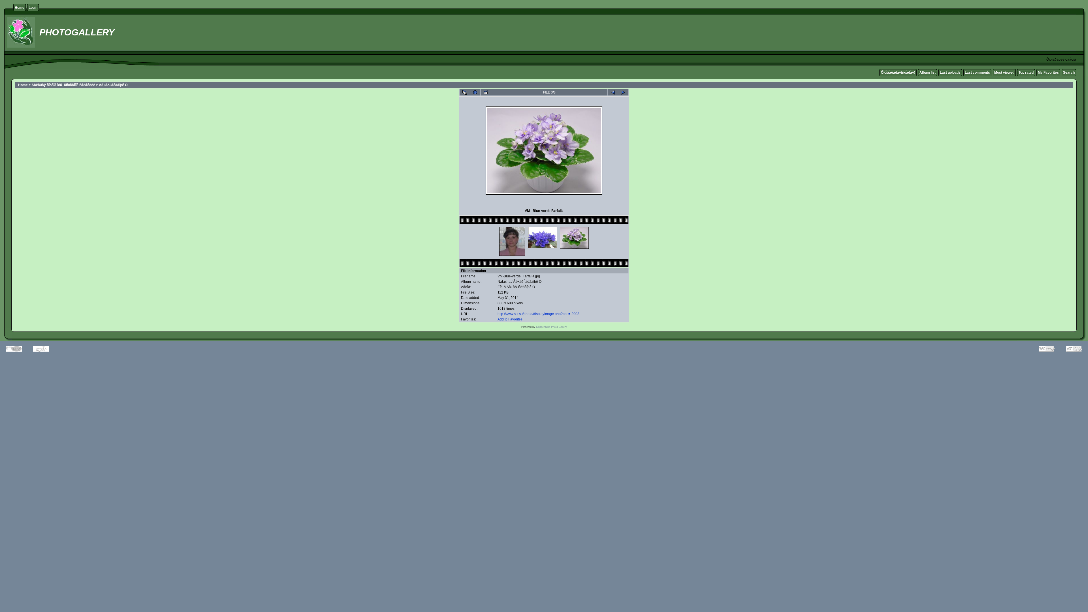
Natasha (504, 282)
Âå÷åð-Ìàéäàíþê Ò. (113, 85)
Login (33, 8)
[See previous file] (613, 92)
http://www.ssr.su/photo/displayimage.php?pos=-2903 (538, 314)
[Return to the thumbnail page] (465, 92)
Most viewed (1004, 73)
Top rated (1026, 73)
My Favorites (1048, 73)
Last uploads (950, 73)
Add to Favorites (510, 319)
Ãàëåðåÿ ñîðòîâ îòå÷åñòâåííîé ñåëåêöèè (63, 85)
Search (1069, 73)
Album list (927, 73)
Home (19, 8)
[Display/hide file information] (475, 92)
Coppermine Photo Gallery (551, 327)
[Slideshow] (486, 92)
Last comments (977, 73)
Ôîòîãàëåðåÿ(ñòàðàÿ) (898, 73)
